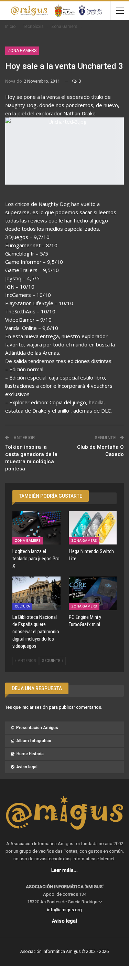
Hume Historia (30, 753)
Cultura (22, 606)
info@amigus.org (64, 909)
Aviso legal (26, 767)
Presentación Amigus (37, 727)
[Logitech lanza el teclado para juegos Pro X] (36, 528)
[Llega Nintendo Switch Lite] (93, 528)
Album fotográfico (33, 740)
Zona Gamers (22, 50)
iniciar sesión (35, 707)
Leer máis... (64, 870)
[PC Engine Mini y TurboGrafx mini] (93, 593)
